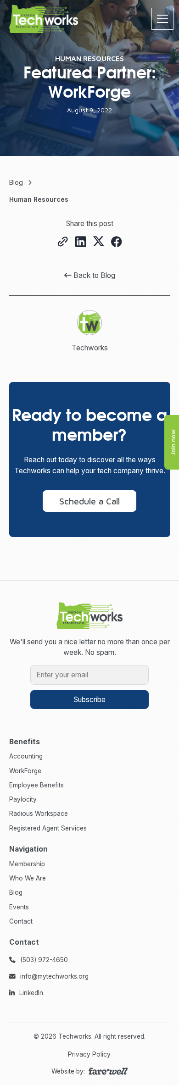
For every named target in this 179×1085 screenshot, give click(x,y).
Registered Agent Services (48, 827)
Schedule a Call (89, 501)
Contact (21, 921)
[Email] (62, 242)
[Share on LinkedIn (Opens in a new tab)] (80, 242)
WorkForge (25, 770)
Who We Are (27, 878)
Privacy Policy (89, 1054)
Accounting (26, 756)
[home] (43, 19)
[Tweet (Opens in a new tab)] (98, 242)
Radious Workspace (38, 813)
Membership (27, 864)
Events (19, 906)
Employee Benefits (36, 785)
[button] (160, 19)
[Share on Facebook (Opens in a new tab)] (116, 242)
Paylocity (23, 799)
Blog (15, 892)
